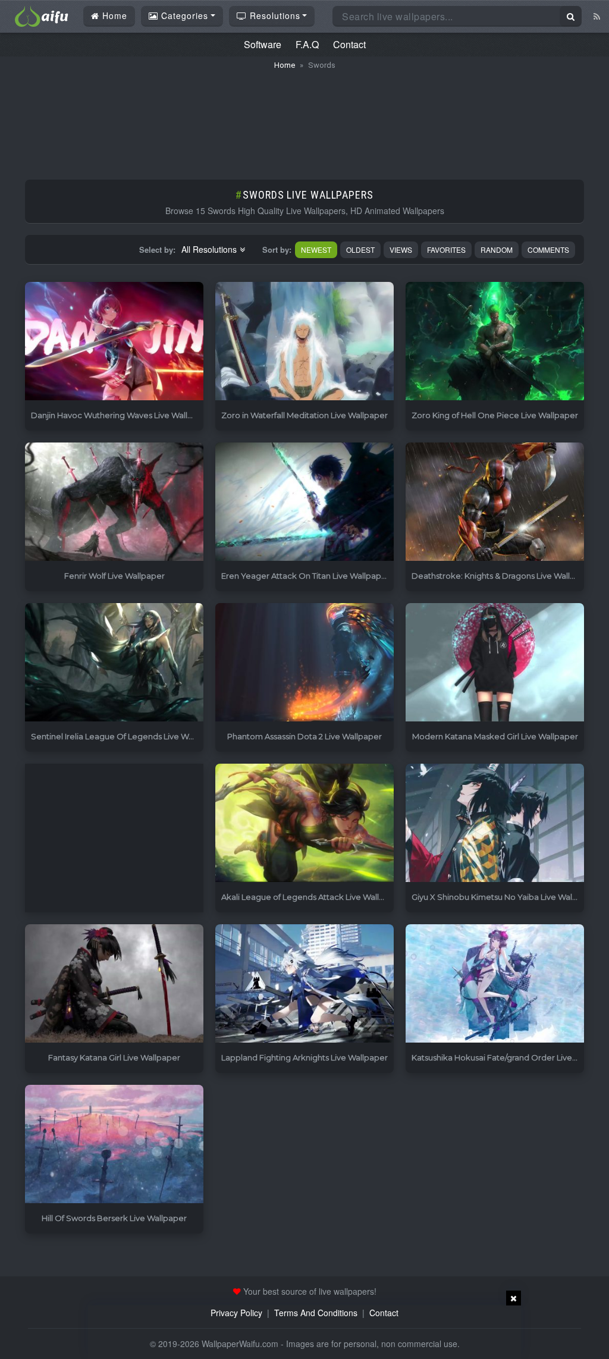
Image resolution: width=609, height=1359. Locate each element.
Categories (183, 15)
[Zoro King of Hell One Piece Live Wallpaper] (495, 341)
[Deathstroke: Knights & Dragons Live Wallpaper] (495, 502)
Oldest (360, 249)
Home (113, 15)
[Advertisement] (304, 119)
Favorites (446, 249)
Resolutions (273, 15)
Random (497, 249)
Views (401, 249)
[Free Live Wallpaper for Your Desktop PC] (41, 15)
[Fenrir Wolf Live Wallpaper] (114, 502)
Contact (349, 44)
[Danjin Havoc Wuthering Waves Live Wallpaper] (114, 341)
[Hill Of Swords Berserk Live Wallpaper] (114, 1144)
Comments (548, 249)
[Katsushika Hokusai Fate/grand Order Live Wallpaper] (495, 984)
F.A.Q (307, 44)
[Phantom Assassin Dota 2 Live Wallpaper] (304, 663)
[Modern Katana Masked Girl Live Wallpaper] (495, 663)
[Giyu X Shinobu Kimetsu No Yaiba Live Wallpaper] (495, 823)
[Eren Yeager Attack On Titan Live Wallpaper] (304, 502)
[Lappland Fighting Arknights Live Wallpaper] (304, 984)
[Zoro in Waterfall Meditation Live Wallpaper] (304, 341)
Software (262, 44)
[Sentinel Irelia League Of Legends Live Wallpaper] (114, 663)
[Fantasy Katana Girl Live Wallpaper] (114, 984)
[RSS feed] (597, 16)
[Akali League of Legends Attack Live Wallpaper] (304, 823)
